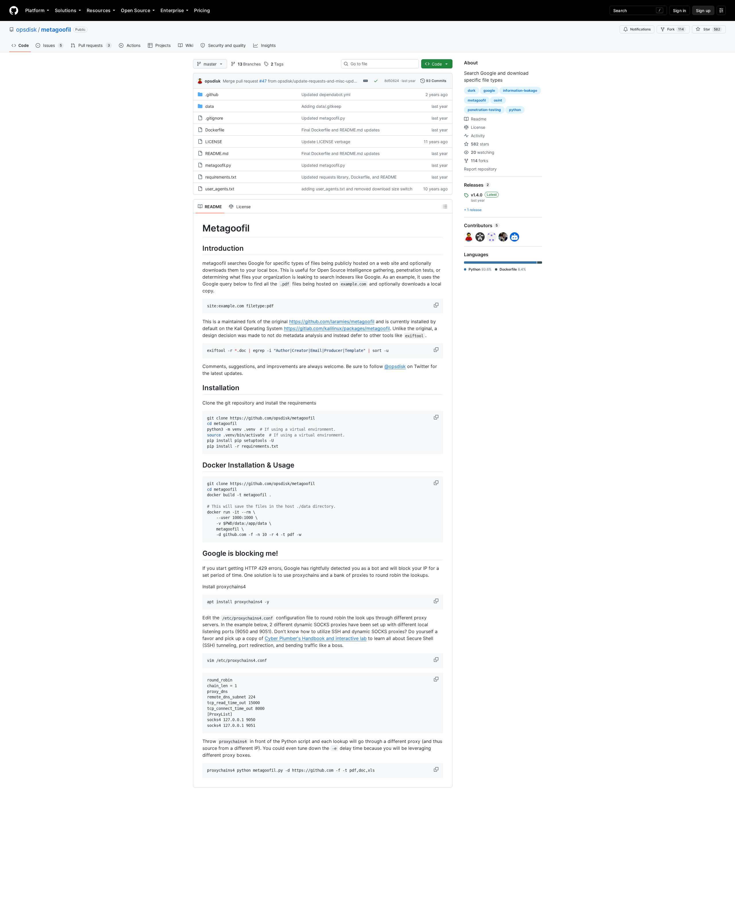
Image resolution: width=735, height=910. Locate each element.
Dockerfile (214, 129)
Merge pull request (240, 80)
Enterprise (172, 10)
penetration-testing (484, 110)
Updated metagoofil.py (323, 118)
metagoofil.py (218, 165)
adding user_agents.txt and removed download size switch (356, 188)
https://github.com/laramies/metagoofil (331, 321)
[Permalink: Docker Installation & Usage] (198, 465)
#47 (263, 80)
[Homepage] (13, 10)
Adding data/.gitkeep (321, 106)
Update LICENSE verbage (325, 141)
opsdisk (26, 29)
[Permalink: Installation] (198, 388)
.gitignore (214, 118)
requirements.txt (220, 177)
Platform (35, 10)
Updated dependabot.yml (325, 94)
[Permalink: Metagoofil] (198, 228)
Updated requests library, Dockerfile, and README (348, 177)
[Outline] (445, 206)
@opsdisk (395, 366)
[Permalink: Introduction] (198, 248)
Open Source (135, 10)
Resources (99, 10)
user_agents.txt (219, 188)
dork (471, 90)
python (515, 110)
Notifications (640, 29)
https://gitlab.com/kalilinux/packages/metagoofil (337, 328)
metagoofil (56, 29)
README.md (217, 153)
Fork (675, 29)
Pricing (202, 10)
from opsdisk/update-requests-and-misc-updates (315, 80)
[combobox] (382, 64)
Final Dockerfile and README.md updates (340, 129)
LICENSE (213, 141)
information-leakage (520, 90)
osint (498, 100)
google (489, 90)
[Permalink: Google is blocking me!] (198, 553)
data (209, 106)
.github (211, 94)
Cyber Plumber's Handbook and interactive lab (316, 638)
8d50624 (391, 80)
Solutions (65, 10)
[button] (437, 305)
